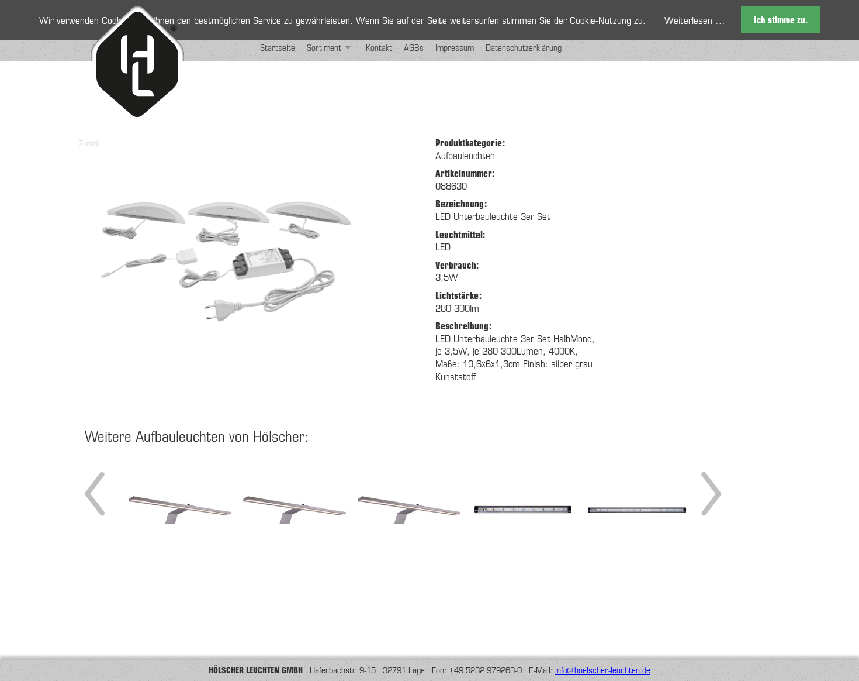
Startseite (277, 47)
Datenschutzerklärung (524, 47)
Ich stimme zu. (781, 19)
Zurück (89, 143)
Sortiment (324, 47)
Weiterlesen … (694, 19)
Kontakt (379, 47)
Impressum (454, 47)
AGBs (414, 47)
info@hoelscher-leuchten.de (602, 670)
